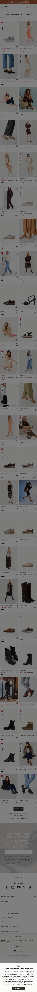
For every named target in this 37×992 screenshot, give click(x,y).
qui (11, 981)
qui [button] (8, 983)
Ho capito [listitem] (18, 988)
